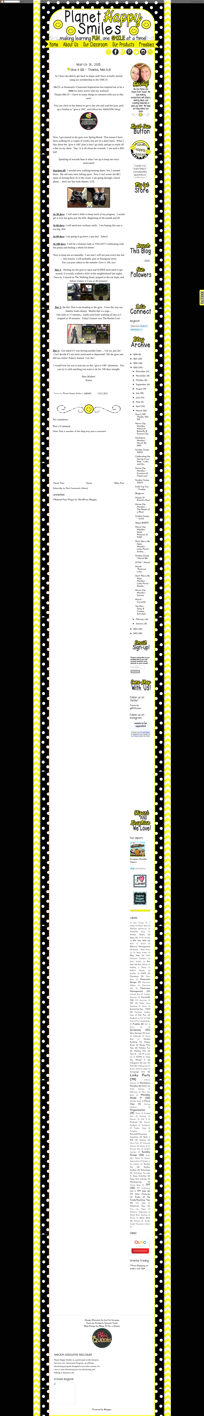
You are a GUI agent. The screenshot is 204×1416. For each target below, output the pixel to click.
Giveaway (135, 1030)
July (138, 393)
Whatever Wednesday (138, 1212)
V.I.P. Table (140, 1203)
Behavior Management (140, 947)
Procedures (146, 1125)
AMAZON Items (137, 932)
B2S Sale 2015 (139, 941)
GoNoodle (137, 1036)
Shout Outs (134, 1143)
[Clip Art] (138, 870)
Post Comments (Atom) (77, 488)
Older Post (119, 483)
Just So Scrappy (111, 1320)
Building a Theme (138, 967)
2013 (135, 633)
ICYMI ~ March (142, 562)
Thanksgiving (135, 1182)
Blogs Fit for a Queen (109, 1326)
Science (143, 1140)
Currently (145, 997)
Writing (137, 1221)
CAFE (143, 973)
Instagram (134, 1063)
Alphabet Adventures (138, 929)
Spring (142, 1146)
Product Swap (140, 1128)
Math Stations (137, 1089)
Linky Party (140, 1075)
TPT (148, 1185)
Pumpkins (133, 1131)
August (139, 389)
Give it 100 (104, 262)
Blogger (107, 1410)
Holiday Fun (144, 1048)
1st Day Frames (137, 923)
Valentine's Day (137, 1206)
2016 (135, 363)
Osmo (138, 1113)
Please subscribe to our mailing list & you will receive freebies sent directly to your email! (140, 660)
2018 (135, 355)
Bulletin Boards (137, 970)
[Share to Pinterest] (107, 393)
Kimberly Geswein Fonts (106, 1323)
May (138, 402)
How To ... (134, 1054)
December (141, 371)
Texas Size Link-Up (138, 1179)
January (140, 624)
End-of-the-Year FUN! (140, 1009)
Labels (145, 1069)
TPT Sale (141, 1191)
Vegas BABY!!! (141, 523)
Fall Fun (142, 1015)
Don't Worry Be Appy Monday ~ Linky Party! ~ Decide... (142, 581)
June (138, 398)
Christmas (134, 976)
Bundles (133, 973)
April (138, 406)
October (140, 380)
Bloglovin (139, 494)
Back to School (138, 944)
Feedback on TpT (136, 1018)
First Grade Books (143, 1021)
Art (140, 938)
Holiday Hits (140, 1051)
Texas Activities (139, 1176)
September (141, 385)
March (139, 411)
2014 (135, 629)
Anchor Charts (137, 935)
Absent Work (143, 926)
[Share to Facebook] (105, 393)
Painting (143, 1116)
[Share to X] (103, 393)
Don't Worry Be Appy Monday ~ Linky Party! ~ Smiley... (142, 546)
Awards (147, 938)
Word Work (145, 1218)
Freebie (136, 1024)
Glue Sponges (136, 1033)
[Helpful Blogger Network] (140, 904)
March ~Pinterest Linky (140, 569)
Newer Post (58, 483)
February (140, 619)
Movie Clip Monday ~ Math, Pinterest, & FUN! (141, 532)
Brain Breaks (143, 964)
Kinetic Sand (135, 1069)
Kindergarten (143, 1066)
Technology (145, 1170)
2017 (135, 359)
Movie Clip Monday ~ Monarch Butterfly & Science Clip (141, 429)
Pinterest (133, 1122)
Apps (132, 938)
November (141, 376)
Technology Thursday (142, 1173)
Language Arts (137, 1072)
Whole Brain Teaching (138, 1215)
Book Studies (135, 961)
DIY (131, 1003)
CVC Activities (141, 1000)
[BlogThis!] (101, 393)
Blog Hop (135, 956)
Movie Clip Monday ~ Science (140, 592)
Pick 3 (144, 1119)
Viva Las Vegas (138, 1209)
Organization (137, 1110)
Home (89, 483)
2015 (135, 368)
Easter (144, 1006)
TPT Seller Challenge (140, 1194)
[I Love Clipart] (140, 887)
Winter (132, 1218)
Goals (148, 1033)
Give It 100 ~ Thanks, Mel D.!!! (141, 417)
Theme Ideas (135, 1185)
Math (144, 1086)
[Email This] (99, 393)
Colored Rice (135, 994)
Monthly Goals (135, 1101)
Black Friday (142, 953)
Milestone (133, 1092)
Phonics (133, 1119)
